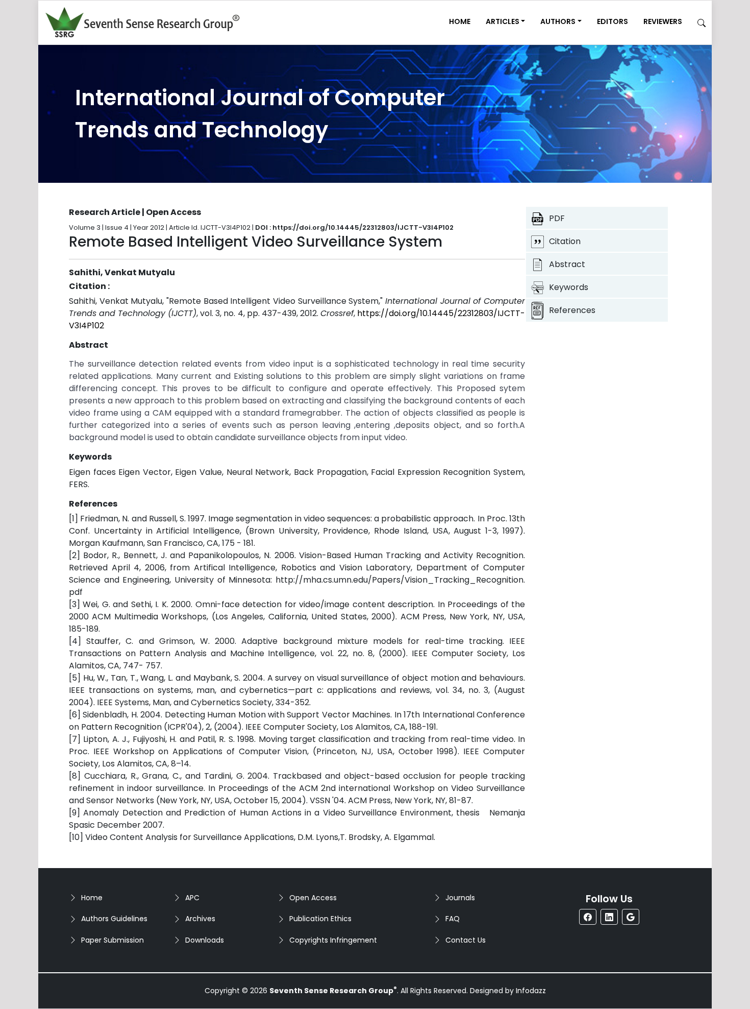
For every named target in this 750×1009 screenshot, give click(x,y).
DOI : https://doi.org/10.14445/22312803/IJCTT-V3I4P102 (354, 227)
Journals (460, 898)
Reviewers (662, 21)
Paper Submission (112, 940)
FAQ (452, 919)
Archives (200, 919)
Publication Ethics (320, 919)
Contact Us (465, 940)
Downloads (204, 940)
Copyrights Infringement (333, 940)
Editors (612, 21)
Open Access (313, 898)
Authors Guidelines (114, 919)
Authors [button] (558, 21)
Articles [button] (502, 21)
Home (459, 21)
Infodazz (531, 991)
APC (192, 898)
